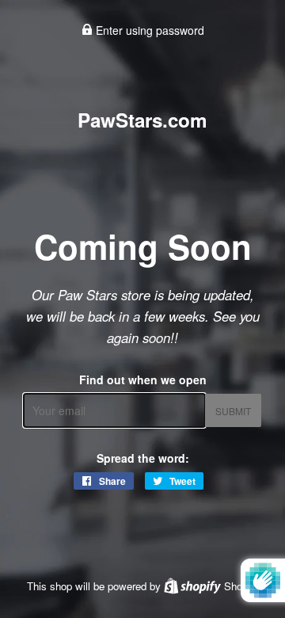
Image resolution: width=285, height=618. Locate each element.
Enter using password (148, 30)
